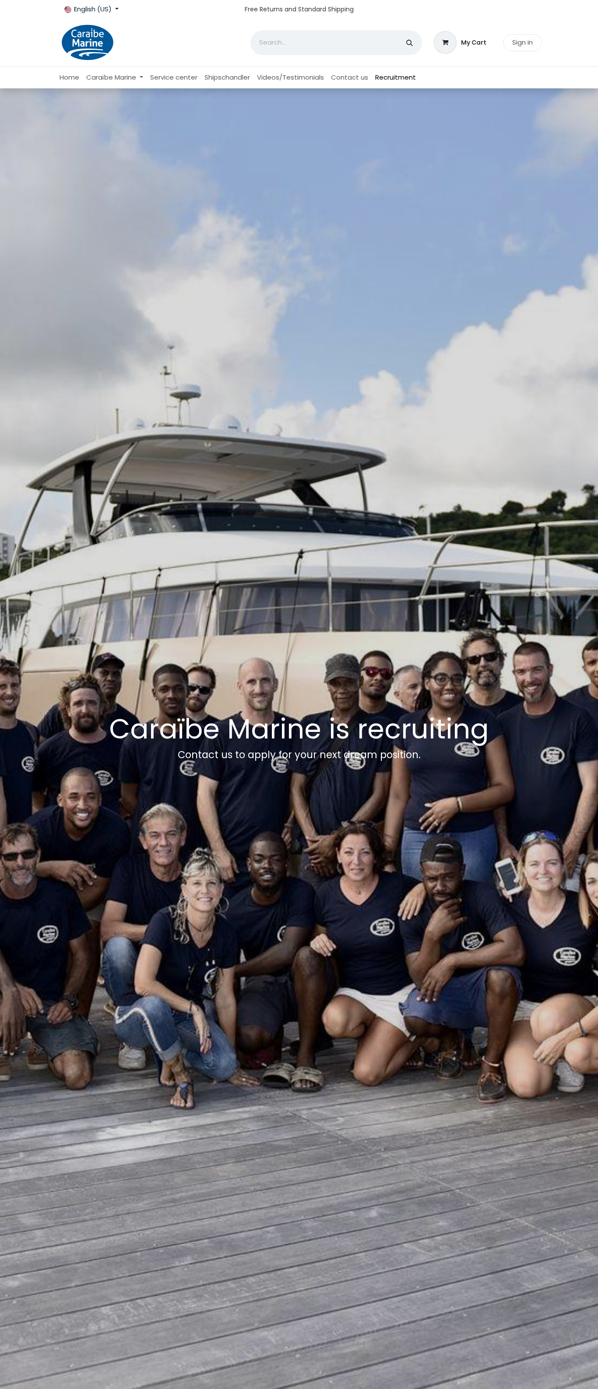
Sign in (522, 42)
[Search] (409, 42)
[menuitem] (69, 77)
